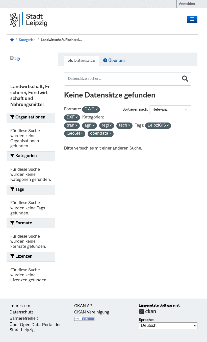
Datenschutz (21, 312)
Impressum (20, 306)
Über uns (116, 61)
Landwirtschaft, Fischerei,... (61, 40)
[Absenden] (185, 79)
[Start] (12, 40)
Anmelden (187, 4)
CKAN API (83, 306)
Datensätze (84, 61)
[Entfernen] (96, 109)
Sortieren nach (134, 109)
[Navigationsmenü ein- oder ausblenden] (192, 19)
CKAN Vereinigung (91, 312)
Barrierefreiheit (24, 319)
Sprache (146, 320)
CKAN (147, 311)
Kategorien (27, 40)
